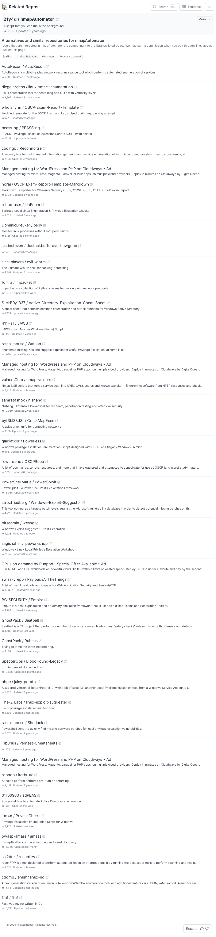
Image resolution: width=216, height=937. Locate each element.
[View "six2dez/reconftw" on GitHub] (37, 856)
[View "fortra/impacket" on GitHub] (34, 282)
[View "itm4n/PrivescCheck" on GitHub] (42, 816)
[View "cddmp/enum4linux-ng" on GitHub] (47, 877)
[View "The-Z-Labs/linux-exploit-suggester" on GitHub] (70, 702)
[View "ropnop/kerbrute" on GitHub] (36, 775)
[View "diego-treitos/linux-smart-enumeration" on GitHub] (75, 87)
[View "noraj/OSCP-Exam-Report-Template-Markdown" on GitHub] (91, 184)
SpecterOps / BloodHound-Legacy (32, 661)
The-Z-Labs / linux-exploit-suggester (34, 702)
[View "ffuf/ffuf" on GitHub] (20, 897)
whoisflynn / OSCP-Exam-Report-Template (40, 107)
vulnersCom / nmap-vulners (26, 379)
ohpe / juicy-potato (19, 681)
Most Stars (48, 56)
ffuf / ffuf (10, 897)
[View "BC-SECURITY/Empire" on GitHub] (45, 600)
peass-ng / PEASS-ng (21, 128)
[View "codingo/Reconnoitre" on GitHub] (44, 148)
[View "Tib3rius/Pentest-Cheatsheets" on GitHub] (60, 743)
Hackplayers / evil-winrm (24, 262)
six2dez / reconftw (18, 856)
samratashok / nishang (22, 400)
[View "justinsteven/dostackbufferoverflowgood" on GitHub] (79, 245)
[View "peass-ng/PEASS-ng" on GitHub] (42, 128)
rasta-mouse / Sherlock (22, 722)
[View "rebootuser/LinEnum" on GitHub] (42, 204)
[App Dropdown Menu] (209, 7)
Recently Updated (70, 56)
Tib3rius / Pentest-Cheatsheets (29, 743)
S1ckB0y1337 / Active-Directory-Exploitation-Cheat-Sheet (54, 303)
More (202, 19)
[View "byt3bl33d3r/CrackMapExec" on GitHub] (56, 420)
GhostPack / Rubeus (20, 641)
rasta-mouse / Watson (21, 344)
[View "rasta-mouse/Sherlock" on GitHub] (45, 722)
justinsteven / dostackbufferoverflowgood (39, 245)
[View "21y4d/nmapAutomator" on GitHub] (57, 19)
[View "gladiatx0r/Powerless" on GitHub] (43, 441)
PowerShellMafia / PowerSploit (29, 482)
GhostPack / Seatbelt (20, 620)
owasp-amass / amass (21, 836)
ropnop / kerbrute (17, 775)
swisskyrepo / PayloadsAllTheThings (34, 579)
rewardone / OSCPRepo (23, 461)
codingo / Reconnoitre (22, 148)
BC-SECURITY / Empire (22, 600)
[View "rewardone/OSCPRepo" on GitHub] (46, 461)
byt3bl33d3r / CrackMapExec (28, 420)
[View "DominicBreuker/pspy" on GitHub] (44, 225)
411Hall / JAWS (15, 323)
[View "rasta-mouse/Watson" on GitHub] (43, 344)
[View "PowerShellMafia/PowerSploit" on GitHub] (59, 482)
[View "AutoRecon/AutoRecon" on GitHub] (47, 66)
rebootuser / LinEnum (21, 204)
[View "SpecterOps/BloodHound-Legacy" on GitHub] (65, 661)
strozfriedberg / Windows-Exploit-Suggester (41, 502)
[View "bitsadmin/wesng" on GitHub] (37, 523)
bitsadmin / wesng (18, 523)
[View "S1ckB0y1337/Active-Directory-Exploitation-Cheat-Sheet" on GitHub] (108, 303)
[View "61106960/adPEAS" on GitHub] (38, 795)
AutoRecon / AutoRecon (23, 66)
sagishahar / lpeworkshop (25, 543)
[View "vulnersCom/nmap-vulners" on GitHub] (53, 379)
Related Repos (23, 6)
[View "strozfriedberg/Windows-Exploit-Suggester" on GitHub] (83, 502)
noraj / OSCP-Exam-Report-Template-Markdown (45, 184)
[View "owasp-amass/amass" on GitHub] (44, 836)
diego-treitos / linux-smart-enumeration (37, 87)
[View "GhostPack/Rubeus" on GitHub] (40, 641)
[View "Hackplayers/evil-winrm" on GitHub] (48, 262)
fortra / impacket (17, 282)
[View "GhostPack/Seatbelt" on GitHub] (41, 620)
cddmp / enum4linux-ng (23, 877)
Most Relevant (27, 56)
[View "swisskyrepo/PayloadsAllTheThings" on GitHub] (69, 579)
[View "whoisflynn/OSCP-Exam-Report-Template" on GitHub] (81, 107)
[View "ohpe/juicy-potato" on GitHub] (38, 681)
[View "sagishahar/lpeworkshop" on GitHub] (50, 543)
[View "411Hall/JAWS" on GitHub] (30, 323)
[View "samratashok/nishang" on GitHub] (45, 400)
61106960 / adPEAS (19, 795)
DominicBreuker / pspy (22, 225)
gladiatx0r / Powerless (21, 441)
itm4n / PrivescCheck (21, 816)
